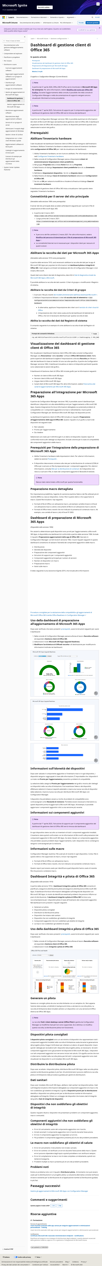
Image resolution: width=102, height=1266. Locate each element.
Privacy (83, 1262)
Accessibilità (54, 1265)
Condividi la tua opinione (86, 30)
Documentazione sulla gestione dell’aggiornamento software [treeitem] (13, 47)
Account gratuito (93, 23)
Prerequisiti (36, 61)
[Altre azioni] (97, 38)
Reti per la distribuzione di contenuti (65, 469)
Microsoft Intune (42, 38)
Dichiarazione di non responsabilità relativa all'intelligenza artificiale (25, 1262)
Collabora (75, 1262)
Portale (81, 23)
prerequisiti (65, 629)
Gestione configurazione (59, 38)
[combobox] (13, 40)
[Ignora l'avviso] (98, 4)
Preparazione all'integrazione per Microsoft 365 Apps (50, 66)
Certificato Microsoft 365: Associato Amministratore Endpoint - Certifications (57, 1236)
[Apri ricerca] (92, 17)
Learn (33, 38)
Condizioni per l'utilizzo (40, 1265)
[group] (64, 337)
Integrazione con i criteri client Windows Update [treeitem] (14, 139)
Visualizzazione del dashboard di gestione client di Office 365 (52, 63)
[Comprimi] (24, 36)
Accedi (97, 17)
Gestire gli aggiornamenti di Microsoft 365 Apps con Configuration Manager (59, 1191)
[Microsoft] (3, 17)
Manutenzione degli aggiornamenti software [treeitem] (14, 117)
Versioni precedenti (56, 1262)
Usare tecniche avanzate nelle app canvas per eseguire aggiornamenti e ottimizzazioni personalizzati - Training (60, 1226)
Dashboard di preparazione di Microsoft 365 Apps (48, 68)
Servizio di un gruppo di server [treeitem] (14, 124)
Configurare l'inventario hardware (51, 156)
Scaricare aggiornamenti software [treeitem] (14, 69)
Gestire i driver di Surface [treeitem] (14, 135)
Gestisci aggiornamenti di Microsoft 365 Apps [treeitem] (15, 105)
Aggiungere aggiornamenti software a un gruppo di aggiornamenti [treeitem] (15, 76)
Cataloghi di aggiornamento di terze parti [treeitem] (15, 151)
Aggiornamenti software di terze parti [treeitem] (15, 145)
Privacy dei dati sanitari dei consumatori (15, 1265)
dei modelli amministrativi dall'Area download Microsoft (75, 295)
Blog (66, 1262)
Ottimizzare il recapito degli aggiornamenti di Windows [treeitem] (15, 130)
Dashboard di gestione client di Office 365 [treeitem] (15, 99)
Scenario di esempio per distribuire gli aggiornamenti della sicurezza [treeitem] (14, 160)
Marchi (64, 1265)
